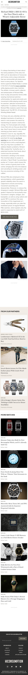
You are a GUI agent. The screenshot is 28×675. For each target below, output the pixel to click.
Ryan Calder (4, 447)
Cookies (21, 650)
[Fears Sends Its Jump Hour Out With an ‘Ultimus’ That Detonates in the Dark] (14, 459)
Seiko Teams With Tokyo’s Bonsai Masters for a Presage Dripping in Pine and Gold (13, 599)
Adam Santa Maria (6, 41)
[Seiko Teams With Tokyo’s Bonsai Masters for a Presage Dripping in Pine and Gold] (14, 584)
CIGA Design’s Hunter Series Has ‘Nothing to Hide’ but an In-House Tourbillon (13, 402)
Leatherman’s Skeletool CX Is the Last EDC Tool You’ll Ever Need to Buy (13, 339)
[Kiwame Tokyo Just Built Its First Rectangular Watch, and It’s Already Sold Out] (14, 427)
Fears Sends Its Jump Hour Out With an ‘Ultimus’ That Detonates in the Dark (14, 474)
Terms (20, 652)
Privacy (21, 648)
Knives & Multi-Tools (6, 334)
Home (2, 4)
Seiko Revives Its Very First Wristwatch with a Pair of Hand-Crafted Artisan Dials (12, 567)
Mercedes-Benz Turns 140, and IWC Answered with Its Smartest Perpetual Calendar (14, 506)
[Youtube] (20, 666)
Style (2, 366)
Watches (7, 4)
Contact (7, 652)
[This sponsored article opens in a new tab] (14, 324)
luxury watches (21, 86)
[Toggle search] (26, 2)
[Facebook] (16, 666)
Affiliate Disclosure (20, 654)
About (7, 648)
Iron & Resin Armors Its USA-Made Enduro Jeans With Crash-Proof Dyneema (13, 371)
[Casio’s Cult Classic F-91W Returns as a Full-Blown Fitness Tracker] (14, 522)
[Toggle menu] (2, 2)
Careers (7, 654)
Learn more (19, 8)
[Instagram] (7, 666)
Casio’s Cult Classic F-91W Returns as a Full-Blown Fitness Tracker (13, 537)
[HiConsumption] (14, 2)
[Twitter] (12, 666)
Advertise (7, 650)
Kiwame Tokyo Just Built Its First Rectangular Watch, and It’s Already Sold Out (13, 442)
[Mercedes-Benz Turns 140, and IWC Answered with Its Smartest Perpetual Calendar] (14, 491)
